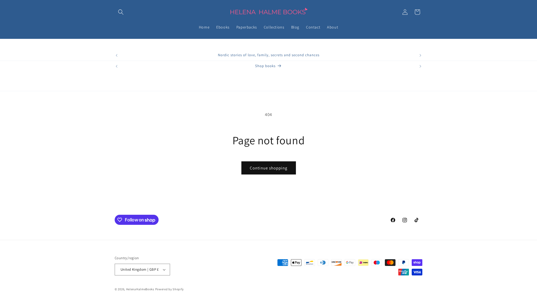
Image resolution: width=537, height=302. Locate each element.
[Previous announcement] (116, 55)
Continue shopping (269, 168)
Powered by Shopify (169, 289)
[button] (121, 12)
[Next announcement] (420, 55)
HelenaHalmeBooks (140, 289)
